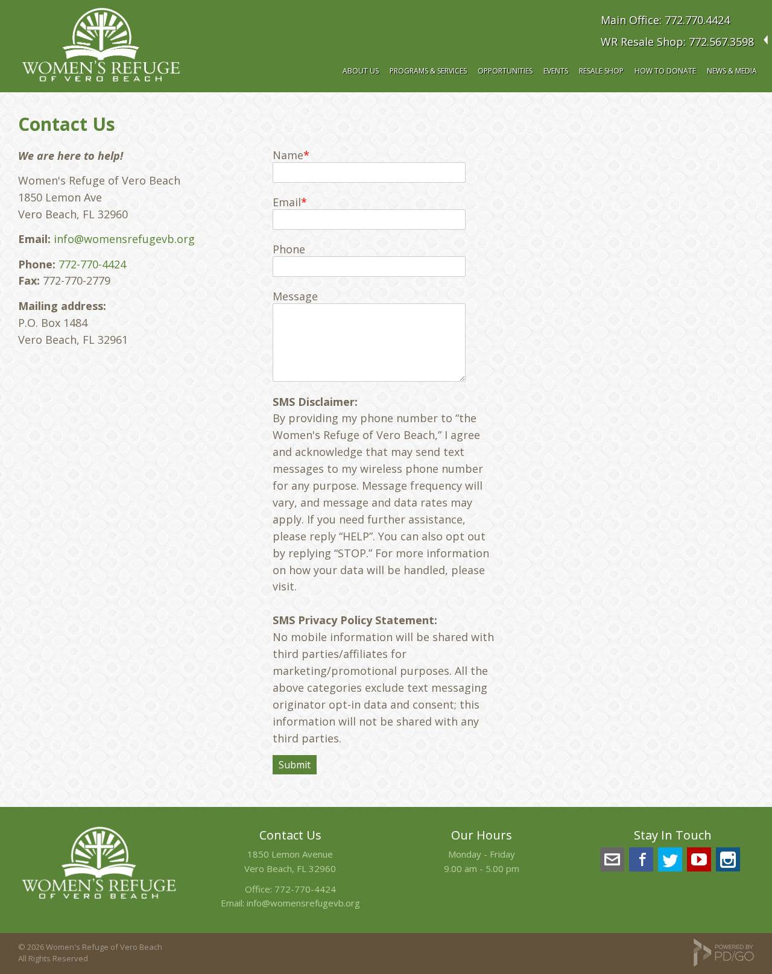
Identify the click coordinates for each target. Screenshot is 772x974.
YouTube (699, 859)
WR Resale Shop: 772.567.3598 (677, 41)
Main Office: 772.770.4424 (665, 20)
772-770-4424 (92, 264)
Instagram (728, 859)
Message (295, 296)
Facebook (641, 859)
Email (287, 202)
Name (288, 155)
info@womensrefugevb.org (124, 239)
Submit (295, 764)
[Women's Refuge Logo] (99, 900)
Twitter (670, 859)
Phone (289, 249)
